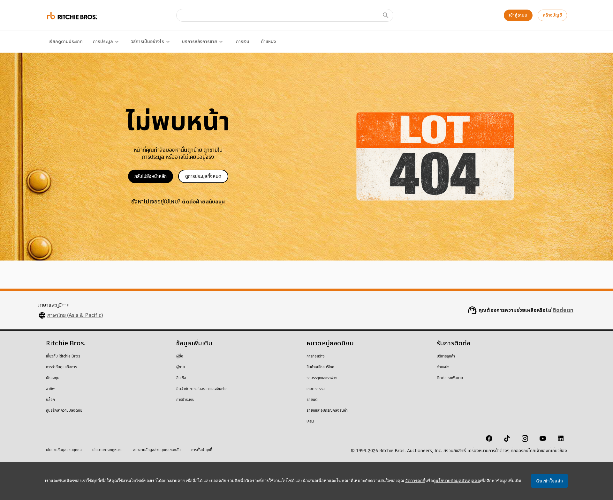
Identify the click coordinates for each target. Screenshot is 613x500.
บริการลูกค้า (446, 356)
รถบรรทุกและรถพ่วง (321, 378)
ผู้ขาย (180, 367)
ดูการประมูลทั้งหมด (203, 176)
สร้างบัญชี (552, 15)
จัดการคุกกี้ (415, 480)
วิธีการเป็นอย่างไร (147, 41)
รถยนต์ (312, 400)
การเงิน (242, 41)
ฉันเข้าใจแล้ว (549, 480)
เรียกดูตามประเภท (66, 41)
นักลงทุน (52, 378)
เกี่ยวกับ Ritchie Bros (63, 356)
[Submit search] (386, 15)
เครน (310, 421)
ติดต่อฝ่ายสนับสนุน (203, 202)
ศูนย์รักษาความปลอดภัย (64, 411)
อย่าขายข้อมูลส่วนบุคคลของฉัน (157, 450)
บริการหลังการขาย (199, 41)
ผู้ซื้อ (179, 356)
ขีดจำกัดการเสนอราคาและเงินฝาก (202, 389)
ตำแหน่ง (268, 41)
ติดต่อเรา (563, 310)
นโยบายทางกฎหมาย (107, 450)
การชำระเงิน (185, 400)
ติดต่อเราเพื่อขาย (450, 378)
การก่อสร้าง (315, 356)
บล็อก (50, 400)
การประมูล (103, 41)
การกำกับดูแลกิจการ (61, 367)
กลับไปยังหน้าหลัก (150, 176)
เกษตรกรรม (315, 389)
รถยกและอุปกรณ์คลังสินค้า (327, 411)
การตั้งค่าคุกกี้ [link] (201, 450)
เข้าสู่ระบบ (518, 15)
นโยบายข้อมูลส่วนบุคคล (64, 450)
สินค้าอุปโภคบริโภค (320, 367)
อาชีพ (50, 389)
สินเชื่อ (181, 378)
